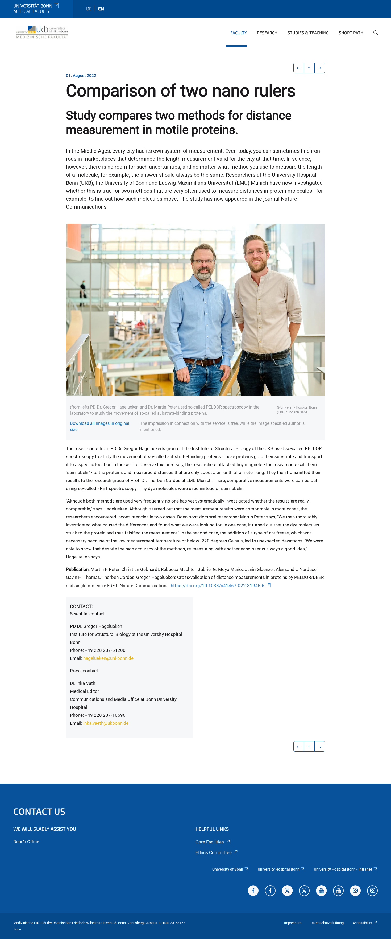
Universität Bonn (32, 5)
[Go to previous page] (298, 68)
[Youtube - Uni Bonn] (321, 891)
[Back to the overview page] (309, 68)
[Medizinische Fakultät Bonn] (42, 32)
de (88, 8)
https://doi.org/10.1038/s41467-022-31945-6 (217, 585)
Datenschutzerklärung (327, 923)
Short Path (351, 32)
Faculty (238, 32)
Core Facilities (210, 842)
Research (267, 32)
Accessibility (362, 923)
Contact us (39, 811)
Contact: (81, 606)
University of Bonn (227, 869)
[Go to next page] (319, 68)
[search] (373, 36)
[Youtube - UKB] (338, 891)
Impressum (292, 923)
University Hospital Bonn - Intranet (343, 869)
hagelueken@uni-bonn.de (108, 658)
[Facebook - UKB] (270, 891)
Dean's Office (26, 841)
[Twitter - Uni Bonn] (287, 891)
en (101, 8)
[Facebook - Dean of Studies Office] (253, 891)
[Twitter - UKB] (304, 891)
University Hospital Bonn (279, 869)
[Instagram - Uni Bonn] (355, 891)
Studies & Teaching (308, 32)
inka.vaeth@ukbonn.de (105, 723)
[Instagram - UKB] (372, 891)
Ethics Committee (214, 852)
